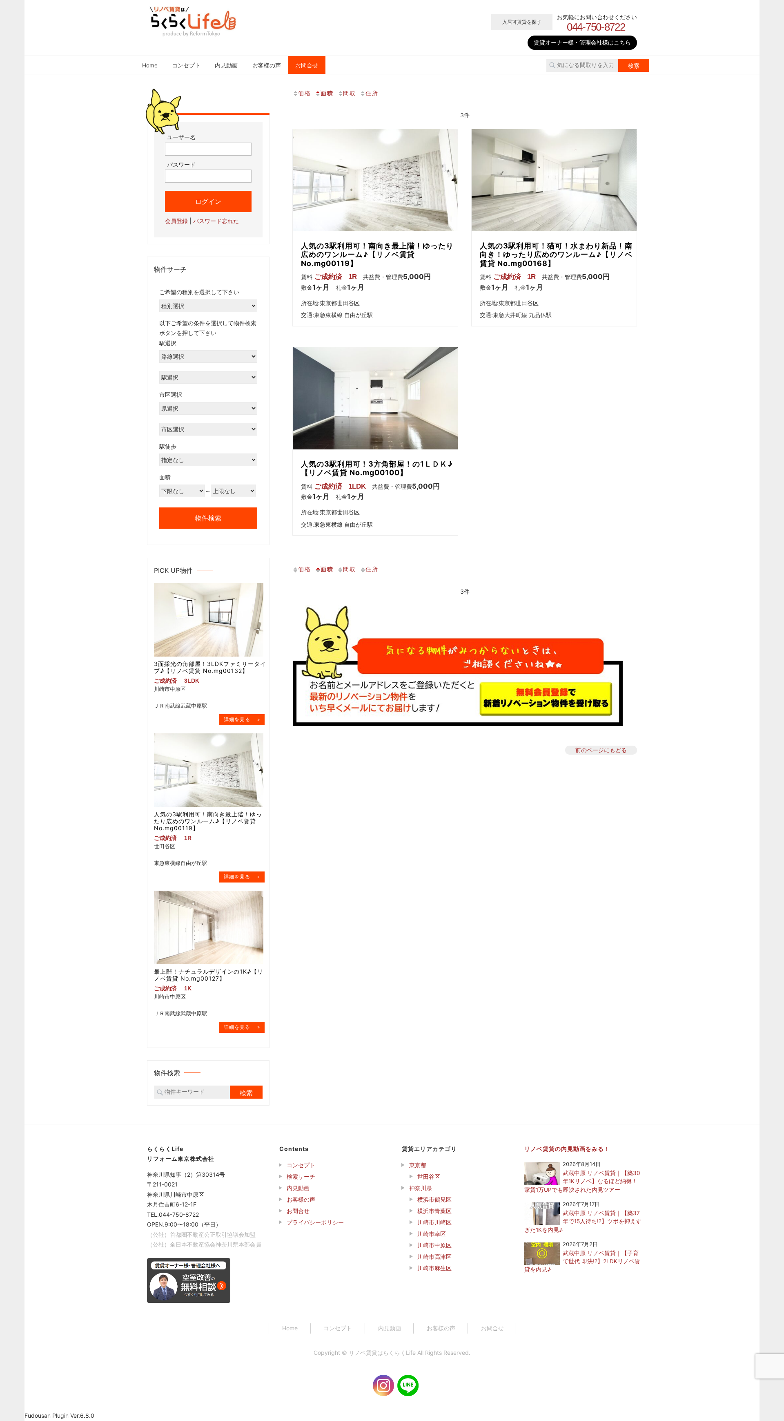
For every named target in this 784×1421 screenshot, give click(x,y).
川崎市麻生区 (434, 1268)
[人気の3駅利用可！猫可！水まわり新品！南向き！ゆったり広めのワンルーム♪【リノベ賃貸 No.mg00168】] (554, 180)
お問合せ (306, 65)
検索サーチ (301, 1176)
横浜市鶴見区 (434, 1199)
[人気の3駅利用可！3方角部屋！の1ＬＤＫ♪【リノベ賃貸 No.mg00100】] (375, 398)
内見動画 (226, 65)
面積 (327, 92)
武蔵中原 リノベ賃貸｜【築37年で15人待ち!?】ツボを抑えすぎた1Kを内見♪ (582, 1221)
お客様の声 (266, 65)
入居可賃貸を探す (521, 22)
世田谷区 (428, 1176)
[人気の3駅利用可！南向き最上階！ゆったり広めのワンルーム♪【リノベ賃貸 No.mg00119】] (375, 180)
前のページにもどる (601, 749)
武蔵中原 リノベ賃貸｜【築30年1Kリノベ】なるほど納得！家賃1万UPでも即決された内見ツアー (582, 1181)
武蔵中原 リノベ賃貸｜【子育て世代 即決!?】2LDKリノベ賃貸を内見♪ (582, 1261)
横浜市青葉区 (434, 1210)
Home (150, 65)
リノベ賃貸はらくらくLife (382, 1352)
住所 (372, 92)
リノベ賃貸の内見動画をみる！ (567, 1148)
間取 (349, 92)
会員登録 (176, 220)
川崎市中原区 (434, 1245)
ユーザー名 (181, 137)
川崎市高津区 (434, 1256)
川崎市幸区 (431, 1233)
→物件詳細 (242, 719)
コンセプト (186, 65)
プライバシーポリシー (315, 1222)
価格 (304, 92)
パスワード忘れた (216, 220)
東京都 (417, 1165)
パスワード (181, 164)
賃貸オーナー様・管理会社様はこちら (582, 42)
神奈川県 (420, 1187)
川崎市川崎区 (434, 1222)
